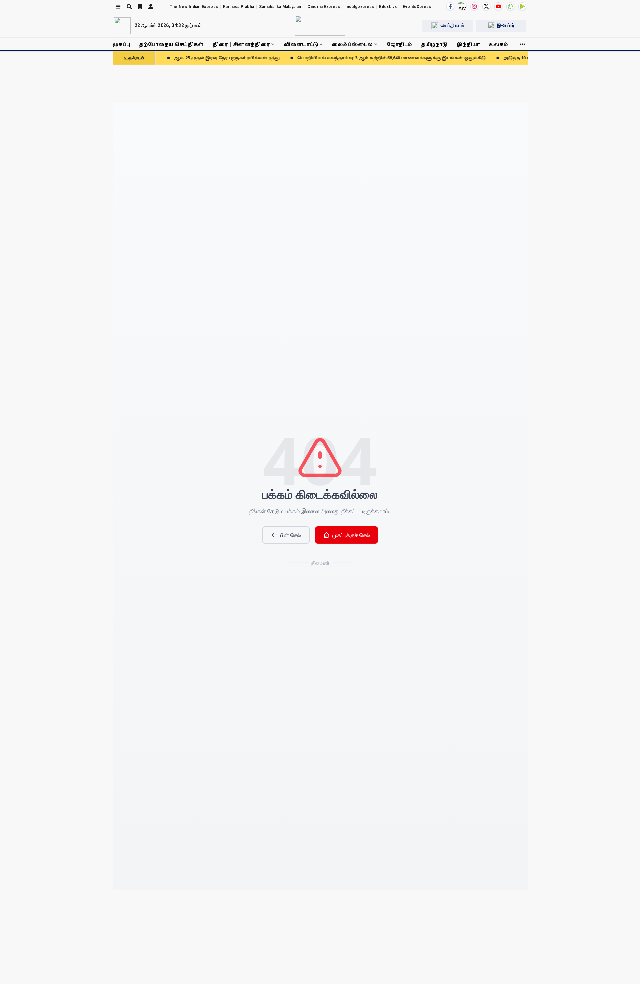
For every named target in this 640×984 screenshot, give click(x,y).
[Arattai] (462, 6)
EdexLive (388, 6)
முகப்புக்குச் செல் (351, 535)
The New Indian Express (194, 6)
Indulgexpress (359, 6)
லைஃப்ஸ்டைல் (352, 44)
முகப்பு (121, 44)
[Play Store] (522, 6)
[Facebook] (450, 6)
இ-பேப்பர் (505, 25)
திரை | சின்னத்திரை (241, 44)
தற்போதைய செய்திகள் (171, 44)
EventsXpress (417, 6)
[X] (486, 6)
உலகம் (498, 44)
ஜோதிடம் (399, 44)
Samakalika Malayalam (280, 6)
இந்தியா (468, 44)
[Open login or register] (150, 6)
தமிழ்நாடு (434, 44)
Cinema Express (323, 6)
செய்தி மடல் (452, 25)
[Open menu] (118, 6)
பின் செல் (290, 535)
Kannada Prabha (238, 6)
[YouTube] (498, 6)
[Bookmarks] (140, 6)
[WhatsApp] (510, 6)
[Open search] (129, 6)
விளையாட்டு (301, 44)
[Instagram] (474, 6)
